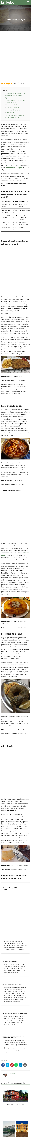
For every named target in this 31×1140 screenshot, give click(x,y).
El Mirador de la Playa (13, 110)
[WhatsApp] (16, 1065)
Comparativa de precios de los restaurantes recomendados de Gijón (15, 96)
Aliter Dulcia (10, 113)
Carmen (12, 1074)
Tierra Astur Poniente (13, 107)
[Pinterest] (12, 1065)
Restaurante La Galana (14, 105)
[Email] (25, 1065)
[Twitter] (7, 1065)
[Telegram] (21, 1065)
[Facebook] (3, 1065)
